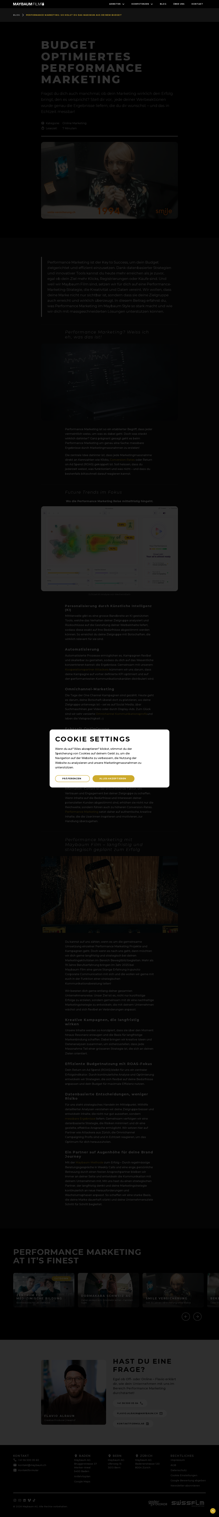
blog (163, 4)
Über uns (179, 4)
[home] (28, 4)
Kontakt (197, 4)
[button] (116, 4)
